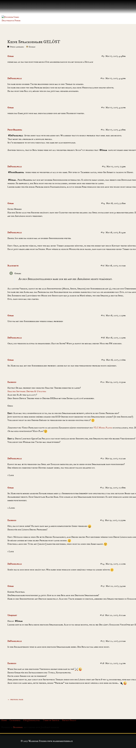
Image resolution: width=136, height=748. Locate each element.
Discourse (18, 727)
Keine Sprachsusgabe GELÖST (33, 41)
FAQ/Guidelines (31, 720)
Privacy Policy (69, 720)
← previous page (15, 699)
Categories (15, 720)
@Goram (103, 150)
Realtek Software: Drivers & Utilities (26, 391)
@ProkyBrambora (16, 172)
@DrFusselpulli (15, 135)
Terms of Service (51, 720)
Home (4, 720)
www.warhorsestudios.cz (60, 741)
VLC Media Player (102, 427)
